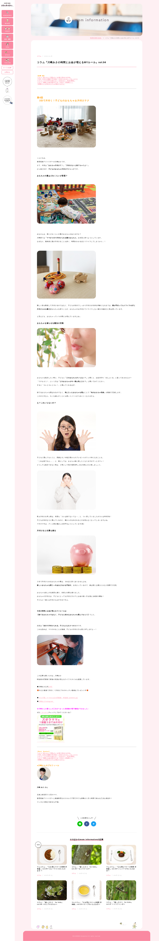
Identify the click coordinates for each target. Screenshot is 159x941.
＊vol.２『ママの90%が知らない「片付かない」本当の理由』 (56, 80)
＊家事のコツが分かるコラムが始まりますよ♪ (51, 84)
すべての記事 (7, 67)
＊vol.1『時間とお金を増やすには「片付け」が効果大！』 (55, 82)
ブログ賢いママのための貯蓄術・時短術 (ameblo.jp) (58, 697)
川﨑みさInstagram (46, 701)
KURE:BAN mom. (96, 38)
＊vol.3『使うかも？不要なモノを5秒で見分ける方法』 (54, 77)
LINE (50, 686)
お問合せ (7, 72)
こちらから (44, 712)
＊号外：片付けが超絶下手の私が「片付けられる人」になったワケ (57, 79)
